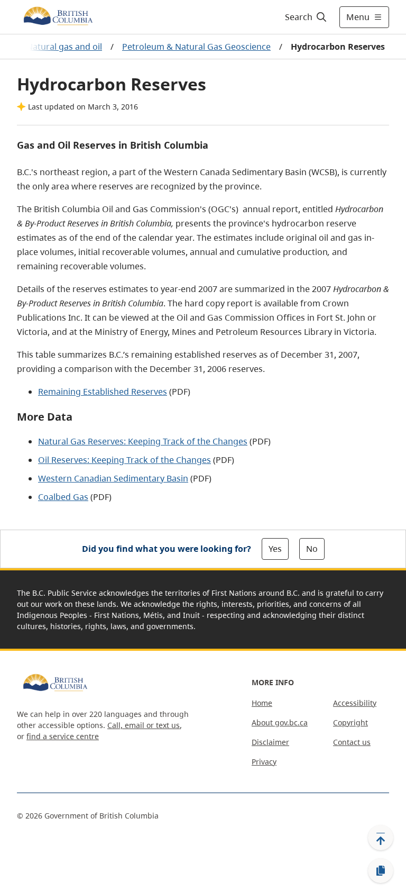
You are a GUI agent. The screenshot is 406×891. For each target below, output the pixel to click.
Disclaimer (270, 742)
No (312, 548)
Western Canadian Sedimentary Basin (113, 478)
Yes (275, 548)
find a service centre (62, 736)
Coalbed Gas (63, 497)
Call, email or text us (143, 725)
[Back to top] (380, 837)
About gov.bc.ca (280, 722)
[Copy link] (380, 871)
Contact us (352, 742)
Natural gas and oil (64, 46)
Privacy (264, 762)
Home (262, 703)
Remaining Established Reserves (102, 391)
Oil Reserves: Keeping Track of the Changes (124, 460)
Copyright (350, 722)
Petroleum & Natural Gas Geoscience (196, 46)
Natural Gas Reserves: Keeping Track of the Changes (142, 441)
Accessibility (354, 703)
